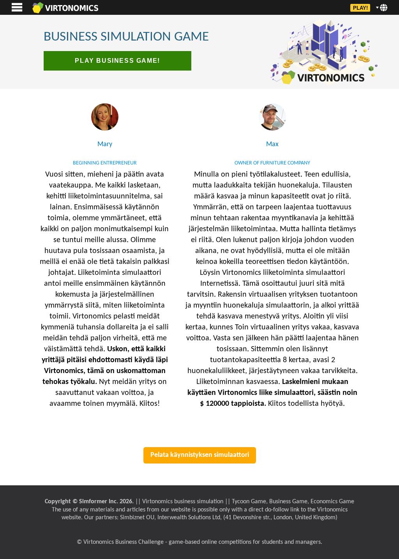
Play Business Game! (117, 60)
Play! (360, 8)
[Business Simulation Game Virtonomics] (65, 7)
